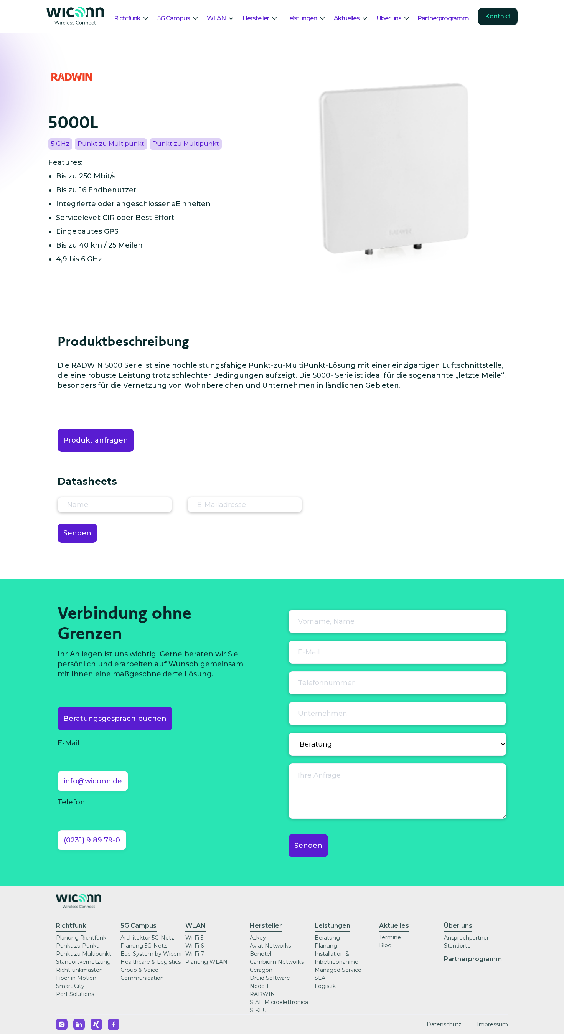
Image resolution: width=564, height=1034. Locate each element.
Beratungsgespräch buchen (115, 718)
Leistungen (301, 18)
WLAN (216, 18)
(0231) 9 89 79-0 (92, 840)
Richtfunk (127, 18)
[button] (135, 18)
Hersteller (255, 18)
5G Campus (173, 18)
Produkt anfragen (95, 440)
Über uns (388, 18)
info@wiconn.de (93, 781)
